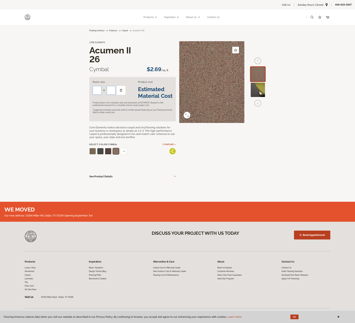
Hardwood (29, 271)
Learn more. (235, 316)
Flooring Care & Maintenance (166, 275)
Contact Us (213, 17)
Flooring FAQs (95, 275)
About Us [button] (191, 17)
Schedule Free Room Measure (295, 275)
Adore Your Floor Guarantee (229, 275)
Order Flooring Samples (292, 271)
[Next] (257, 103)
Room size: (99, 81)
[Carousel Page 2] (258, 90)
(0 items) (327, 17)
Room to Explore (224, 268)
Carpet (125, 30)
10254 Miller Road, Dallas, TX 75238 (57, 297)
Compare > (169, 144)
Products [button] (148, 17)
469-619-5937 (343, 4)
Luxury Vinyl (30, 268)
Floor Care (29, 286)
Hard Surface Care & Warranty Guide (169, 271)
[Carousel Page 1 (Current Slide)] (258, 74)
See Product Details (101, 176)
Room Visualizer (96, 268)
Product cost (145, 81)
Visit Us (286, 4)
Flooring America (96, 30)
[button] (312, 17)
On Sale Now (30, 289)
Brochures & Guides (97, 278)
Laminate (29, 278)
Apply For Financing (290, 278)
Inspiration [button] (170, 17)
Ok (294, 317)
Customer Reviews (225, 271)
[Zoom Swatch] (187, 115)
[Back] (257, 60)
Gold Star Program (225, 278)
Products (113, 30)
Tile (26, 282)
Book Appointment (314, 235)
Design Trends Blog (97, 271)
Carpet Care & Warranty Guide (166, 268)
